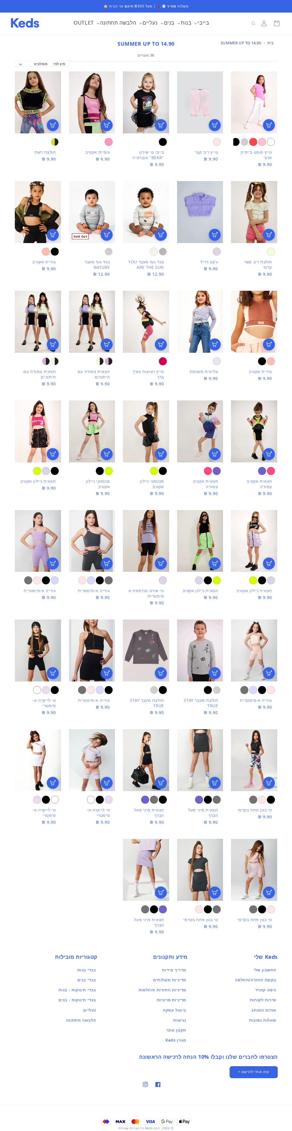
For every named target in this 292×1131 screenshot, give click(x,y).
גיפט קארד (265, 989)
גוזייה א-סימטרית (94, 590)
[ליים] (154, 471)
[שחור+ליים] (54, 142)
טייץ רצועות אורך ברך (148, 374)
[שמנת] (154, 251)
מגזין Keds (175, 1040)
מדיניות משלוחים (169, 979)
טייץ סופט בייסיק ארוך (256, 154)
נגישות (179, 1020)
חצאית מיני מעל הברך (203, 812)
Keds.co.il (152, 1128)
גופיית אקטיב (97, 152)
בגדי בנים (86, 979)
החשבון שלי (265, 969)
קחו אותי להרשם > (253, 1071)
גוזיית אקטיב (44, 261)
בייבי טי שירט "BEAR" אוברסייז (148, 154)
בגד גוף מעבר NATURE (97, 264)
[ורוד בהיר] (216, 142)
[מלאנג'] (163, 251)
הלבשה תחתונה (81, 1020)
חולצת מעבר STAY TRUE (201, 702)
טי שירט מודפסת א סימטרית (146, 593)
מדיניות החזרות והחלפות (162, 989)
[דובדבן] (163, 361)
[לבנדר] (216, 361)
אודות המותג (264, 1010)
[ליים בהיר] (271, 251)
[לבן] (271, 142)
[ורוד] (262, 142)
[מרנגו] (108, 580)
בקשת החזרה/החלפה (255, 979)
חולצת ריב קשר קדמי (258, 264)
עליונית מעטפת (204, 371)
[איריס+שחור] (108, 361)
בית (270, 42)
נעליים (89, 1010)
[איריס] (216, 251)
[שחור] (235, 142)
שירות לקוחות (263, 999)
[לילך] (46, 690)
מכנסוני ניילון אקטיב (152, 483)
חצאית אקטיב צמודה (259, 483)
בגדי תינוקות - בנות (77, 989)
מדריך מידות (174, 969)
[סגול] (262, 471)
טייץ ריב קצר (206, 152)
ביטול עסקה (174, 1010)
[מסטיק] (108, 142)
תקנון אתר (176, 1030)
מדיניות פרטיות (171, 999)
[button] (201, 23)
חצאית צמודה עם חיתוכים (94, 374)
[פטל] (271, 471)
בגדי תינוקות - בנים (77, 999)
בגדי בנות (86, 969)
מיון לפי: (59, 63)
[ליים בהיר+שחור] (100, 361)
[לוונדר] (91, 580)
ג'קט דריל (209, 261)
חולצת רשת (45, 152)
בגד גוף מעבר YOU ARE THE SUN (146, 264)
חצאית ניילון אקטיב (38, 481)
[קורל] (46, 251)
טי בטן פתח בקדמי (254, 810)
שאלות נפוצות (262, 1020)
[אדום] (253, 142)
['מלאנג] (244, 142)
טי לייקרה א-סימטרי (44, 702)
